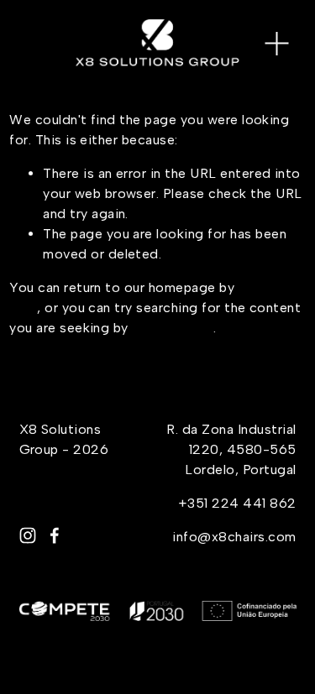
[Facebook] (54, 535)
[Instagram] (27, 535)
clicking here (172, 328)
